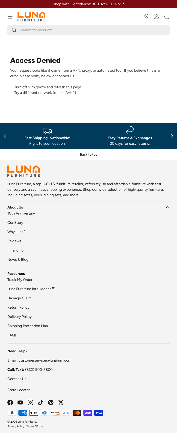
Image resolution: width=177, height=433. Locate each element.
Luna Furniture (27, 421)
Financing (15, 250)
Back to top (88, 155)
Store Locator (18, 390)
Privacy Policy (15, 426)
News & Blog (17, 259)
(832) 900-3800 (39, 369)
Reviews (14, 241)
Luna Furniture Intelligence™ (31, 289)
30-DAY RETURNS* (108, 4)
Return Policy (18, 307)
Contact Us (16, 379)
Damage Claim (19, 298)
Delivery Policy (19, 316)
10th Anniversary (21, 213)
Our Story (15, 222)
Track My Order (19, 279)
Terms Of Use (35, 426)
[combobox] (88, 30)
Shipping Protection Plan (27, 326)
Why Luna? (16, 232)
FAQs (11, 335)
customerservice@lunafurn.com (45, 360)
